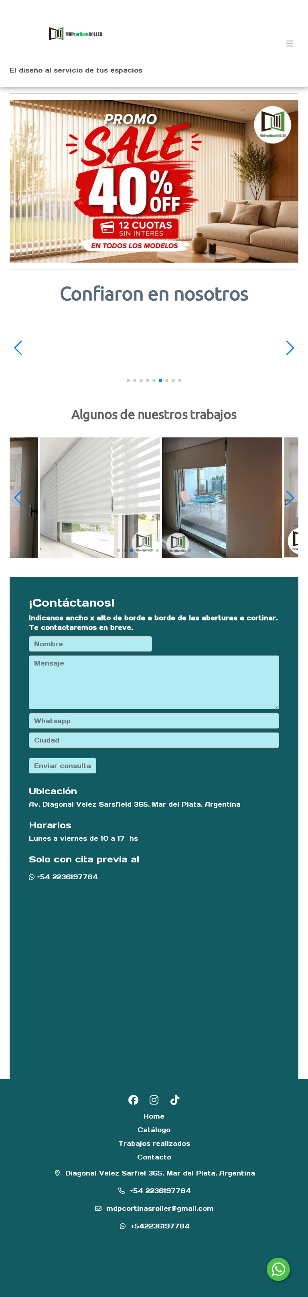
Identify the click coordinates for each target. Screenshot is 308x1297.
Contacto (154, 1157)
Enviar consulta (62, 766)
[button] (19, 347)
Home (154, 1116)
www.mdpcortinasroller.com (154, 1283)
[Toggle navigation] (290, 43)
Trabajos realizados (154, 1143)
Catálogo (154, 1130)
